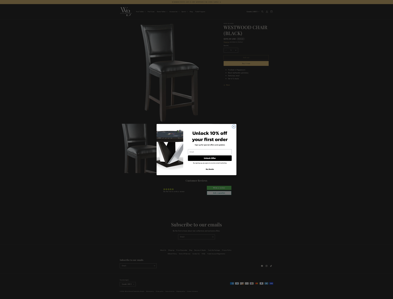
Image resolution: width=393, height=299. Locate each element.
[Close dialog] (234, 126)
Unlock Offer (210, 158)
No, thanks (210, 169)
